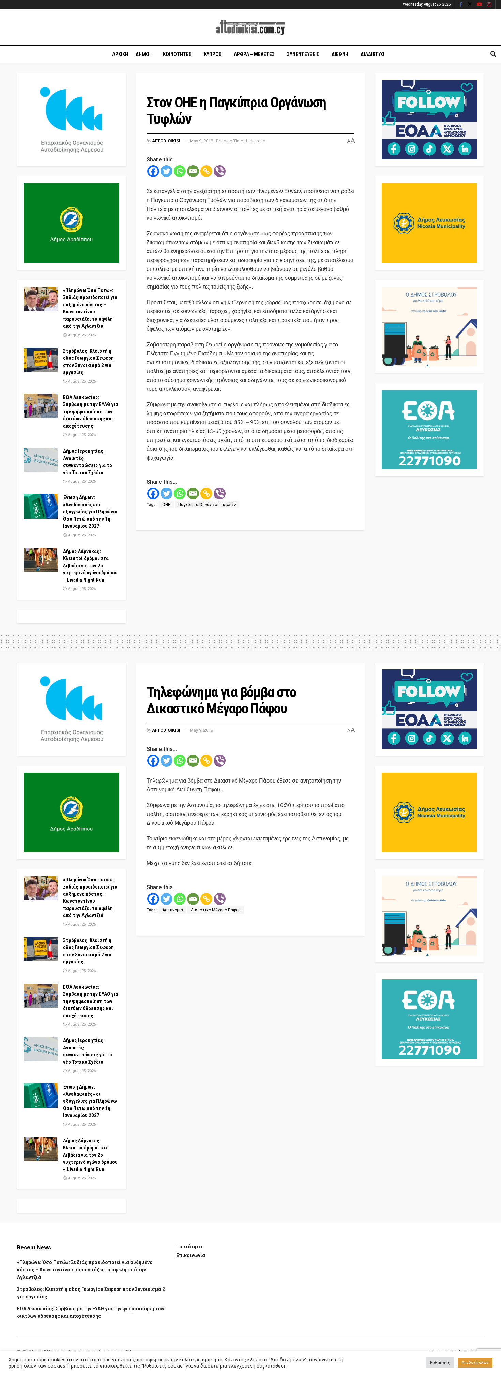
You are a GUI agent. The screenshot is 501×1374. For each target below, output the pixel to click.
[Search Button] (493, 54)
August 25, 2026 (81, 335)
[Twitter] (166, 171)
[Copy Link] (206, 171)
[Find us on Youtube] (479, 5)
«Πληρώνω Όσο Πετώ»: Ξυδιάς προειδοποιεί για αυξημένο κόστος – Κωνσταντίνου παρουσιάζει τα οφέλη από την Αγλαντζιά (85, 1270)
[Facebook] (153, 171)
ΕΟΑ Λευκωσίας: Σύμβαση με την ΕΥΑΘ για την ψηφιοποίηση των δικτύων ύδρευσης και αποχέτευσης (90, 411)
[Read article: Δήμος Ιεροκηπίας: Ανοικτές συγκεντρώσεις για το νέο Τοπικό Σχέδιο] (41, 460)
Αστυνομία (172, 910)
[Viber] (220, 171)
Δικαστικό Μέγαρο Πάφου (216, 910)
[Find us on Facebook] (460, 5)
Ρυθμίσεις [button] (440, 1362)
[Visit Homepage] (250, 27)
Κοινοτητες (177, 54)
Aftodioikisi (166, 140)
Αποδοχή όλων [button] (475, 1362)
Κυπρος (213, 54)
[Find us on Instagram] (489, 5)
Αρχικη (120, 54)
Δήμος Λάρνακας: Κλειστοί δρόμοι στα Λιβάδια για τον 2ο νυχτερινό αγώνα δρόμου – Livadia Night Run (90, 565)
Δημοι (143, 54)
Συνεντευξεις (303, 54)
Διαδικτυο (372, 54)
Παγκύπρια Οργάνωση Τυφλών (207, 504)
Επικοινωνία (190, 1255)
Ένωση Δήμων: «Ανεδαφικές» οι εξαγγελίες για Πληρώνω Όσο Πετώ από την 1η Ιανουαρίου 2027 (90, 511)
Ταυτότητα (189, 1246)
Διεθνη (340, 54)
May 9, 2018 (201, 140)
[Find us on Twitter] (469, 5)
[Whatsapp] (180, 171)
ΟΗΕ (166, 504)
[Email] (193, 171)
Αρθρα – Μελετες (254, 54)
